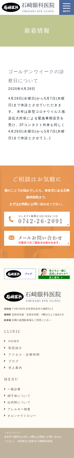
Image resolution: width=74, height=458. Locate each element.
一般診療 (14, 389)
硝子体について (19, 395)
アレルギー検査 (19, 409)
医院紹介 (15, 348)
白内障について (19, 402)
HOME (14, 341)
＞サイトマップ (12, 432)
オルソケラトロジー (22, 415)
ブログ (13, 361)
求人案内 (15, 367)
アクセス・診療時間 (24, 354)
